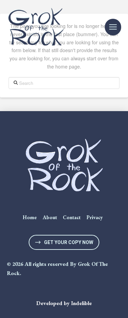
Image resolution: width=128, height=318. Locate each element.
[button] (113, 27)
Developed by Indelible (64, 303)
